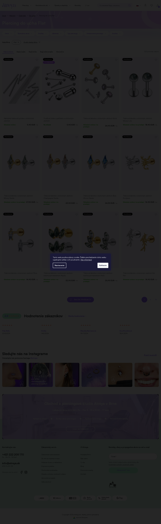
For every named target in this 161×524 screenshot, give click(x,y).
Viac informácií (86, 260)
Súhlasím (103, 265)
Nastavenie (59, 265)
